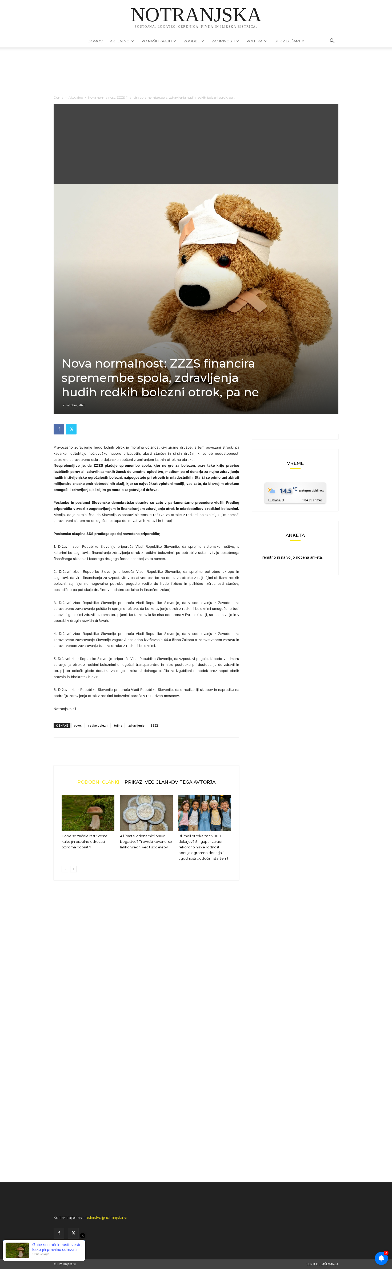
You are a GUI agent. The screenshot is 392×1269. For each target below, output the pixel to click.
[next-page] (73, 869)
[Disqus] (146, 965)
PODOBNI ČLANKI (98, 781)
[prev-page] (65, 869)
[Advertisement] (196, 144)
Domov (95, 41)
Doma (58, 97)
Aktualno (120, 41)
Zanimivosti (223, 41)
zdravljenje (136, 725)
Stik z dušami (287, 41)
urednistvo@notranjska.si (105, 1217)
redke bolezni (98, 725)
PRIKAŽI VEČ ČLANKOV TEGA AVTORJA (170, 781)
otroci (78, 725)
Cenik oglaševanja (322, 1264)
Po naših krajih (157, 41)
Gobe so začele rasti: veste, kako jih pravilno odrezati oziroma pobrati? (85, 841)
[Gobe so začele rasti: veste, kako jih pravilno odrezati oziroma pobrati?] (88, 813)
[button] (332, 41)
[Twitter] (71, 429)
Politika (254, 41)
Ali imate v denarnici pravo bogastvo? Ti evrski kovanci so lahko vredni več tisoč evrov (146, 841)
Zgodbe (192, 41)
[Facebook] (59, 429)
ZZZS (154, 725)
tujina (118, 725)
